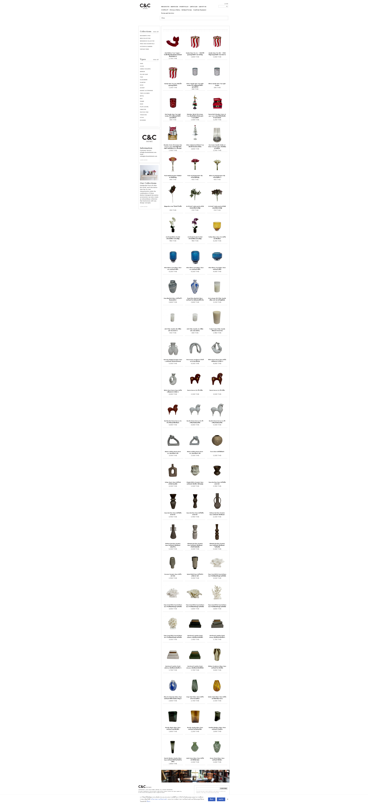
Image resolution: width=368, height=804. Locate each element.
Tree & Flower (145, 93)
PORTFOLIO (184, 6)
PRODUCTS (165, 6)
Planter (142, 82)
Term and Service (167, 13)
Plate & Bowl (144, 107)
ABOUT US (202, 6)
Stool (142, 117)
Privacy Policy (175, 10)
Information (146, 148)
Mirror (142, 71)
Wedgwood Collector (147, 41)
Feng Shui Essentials (147, 44)
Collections (149, 31)
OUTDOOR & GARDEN (146, 46)
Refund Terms (187, 10)
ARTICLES (193, 6)
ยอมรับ (221, 799)
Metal (142, 96)
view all (156, 31)
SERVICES (174, 6)
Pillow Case (144, 74)
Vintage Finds (144, 49)
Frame (142, 101)
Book (141, 85)
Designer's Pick (145, 36)
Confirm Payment (199, 10)
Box (141, 98)
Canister (143, 109)
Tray (141, 77)
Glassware (143, 80)
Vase (141, 63)
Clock (142, 66)
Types (149, 59)
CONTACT (164, 10)
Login (226, 3)
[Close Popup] (227, 799)
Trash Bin (143, 115)
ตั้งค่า (148, 801)
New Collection (145, 38)
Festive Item (144, 112)
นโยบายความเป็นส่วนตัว (159, 799)
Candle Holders (145, 69)
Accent (142, 88)
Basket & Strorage (146, 90)
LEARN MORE (143, 160)
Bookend (143, 120)
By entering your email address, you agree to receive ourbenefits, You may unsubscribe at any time (211, 792)
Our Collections (148, 183)
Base (141, 104)
